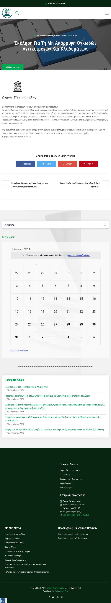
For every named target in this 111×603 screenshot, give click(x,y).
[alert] (56, 255)
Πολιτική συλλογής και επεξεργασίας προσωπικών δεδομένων (26, 566)
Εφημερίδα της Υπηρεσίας (70, 470)
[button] (3, 600)
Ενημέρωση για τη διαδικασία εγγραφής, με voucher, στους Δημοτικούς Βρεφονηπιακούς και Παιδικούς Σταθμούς (54, 429)
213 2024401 (69, 515)
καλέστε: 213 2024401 (57, 3)
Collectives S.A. (61, 591)
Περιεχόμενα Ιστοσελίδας (15, 534)
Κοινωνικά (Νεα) (60, 36)
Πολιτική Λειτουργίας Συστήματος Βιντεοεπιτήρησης (27, 572)
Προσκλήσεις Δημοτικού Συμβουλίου (73, 534)
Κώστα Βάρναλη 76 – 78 (73, 504)
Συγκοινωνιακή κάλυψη (14, 543)
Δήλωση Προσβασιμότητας (16, 560)
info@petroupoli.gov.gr (72, 511)
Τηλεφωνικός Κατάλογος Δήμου (17, 551)
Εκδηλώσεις (65, 474)
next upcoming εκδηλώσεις (79, 255)
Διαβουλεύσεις (66, 483)
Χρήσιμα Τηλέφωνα (12, 538)
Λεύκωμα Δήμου (66, 487)
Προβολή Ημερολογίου (19, 351)
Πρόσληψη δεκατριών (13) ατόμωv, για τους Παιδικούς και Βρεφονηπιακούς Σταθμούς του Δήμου (47, 396)
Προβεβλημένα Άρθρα (45, 36)
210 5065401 (83, 515)
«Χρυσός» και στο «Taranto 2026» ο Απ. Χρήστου (26, 387)
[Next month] (29, 249)
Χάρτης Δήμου (10, 547)
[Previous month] (12, 249)
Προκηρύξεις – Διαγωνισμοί (71, 479)
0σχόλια (74, 36)
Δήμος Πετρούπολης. (56, 588)
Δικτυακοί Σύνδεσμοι (13, 556)
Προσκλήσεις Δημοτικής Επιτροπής (72, 538)
